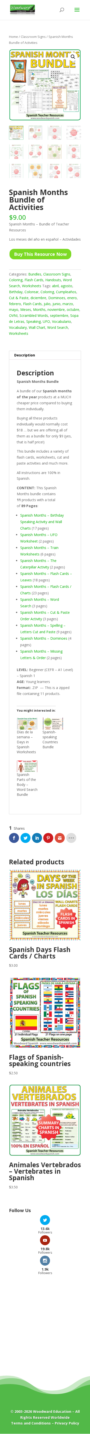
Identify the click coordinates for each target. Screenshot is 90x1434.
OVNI (13, 315)
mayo (13, 309)
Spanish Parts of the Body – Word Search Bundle (27, 784)
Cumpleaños (66, 291)
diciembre (38, 297)
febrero (15, 303)
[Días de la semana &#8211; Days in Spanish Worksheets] (27, 723)
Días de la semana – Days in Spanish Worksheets (26, 742)
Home (13, 36)
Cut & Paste (18, 297)
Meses (25, 309)
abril (55, 285)
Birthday (15, 291)
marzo (67, 303)
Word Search (57, 327)
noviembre (56, 309)
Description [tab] (24, 355)
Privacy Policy (67, 1423)
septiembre (59, 315)
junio (56, 303)
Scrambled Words (34, 315)
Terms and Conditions (31, 1423)
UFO (46, 321)
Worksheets (31, 285)
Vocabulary (18, 327)
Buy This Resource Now (40, 254)
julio (47, 303)
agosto (66, 285)
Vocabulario (61, 321)
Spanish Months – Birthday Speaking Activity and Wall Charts (42, 522)
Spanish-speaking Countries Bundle (50, 739)
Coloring (15, 279)
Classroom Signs (33, 36)
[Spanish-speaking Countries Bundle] (52, 723)
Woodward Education (52, 1411)
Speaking (33, 321)
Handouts (53, 279)
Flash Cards (33, 279)
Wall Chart (37, 327)
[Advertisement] (45, 1328)
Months (39, 309)
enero (72, 297)
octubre (73, 309)
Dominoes (56, 297)
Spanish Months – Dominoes (43, 638)
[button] (73, 56)
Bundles (34, 274)
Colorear (31, 291)
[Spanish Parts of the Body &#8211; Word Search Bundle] (27, 766)
